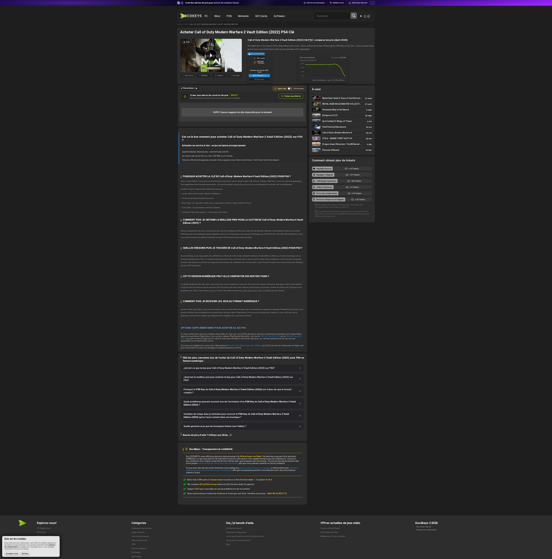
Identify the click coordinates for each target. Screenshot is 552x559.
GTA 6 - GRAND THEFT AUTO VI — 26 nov (342, 138)
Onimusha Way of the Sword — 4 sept (342, 110)
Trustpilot (264, 480)
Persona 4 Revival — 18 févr (342, 150)
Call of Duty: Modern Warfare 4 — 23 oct (342, 133)
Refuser (25, 554)
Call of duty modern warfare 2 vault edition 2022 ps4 (213, 24)
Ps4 (185, 24)
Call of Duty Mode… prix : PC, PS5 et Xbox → (329, 80)
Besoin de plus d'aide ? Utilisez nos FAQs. (206, 435)
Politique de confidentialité (426, 530)
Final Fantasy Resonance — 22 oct (342, 127)
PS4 (310, 40)
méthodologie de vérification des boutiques (218, 463)
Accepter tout (12, 554)
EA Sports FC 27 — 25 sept (342, 115)
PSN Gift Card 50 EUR (270, 336)
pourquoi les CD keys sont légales (255, 468)
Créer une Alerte (292, 96)
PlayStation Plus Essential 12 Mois (244, 345)
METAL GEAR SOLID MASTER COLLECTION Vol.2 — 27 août (342, 104)
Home (179, 24)
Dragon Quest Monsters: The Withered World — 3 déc (342, 144)
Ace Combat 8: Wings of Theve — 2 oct (342, 121)
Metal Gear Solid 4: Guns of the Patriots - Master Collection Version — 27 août (342, 98)
